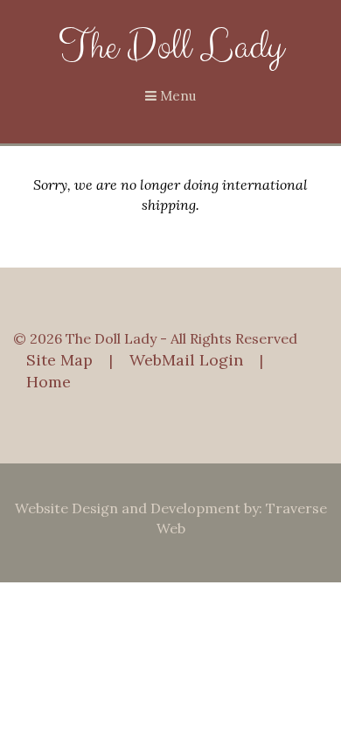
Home (48, 382)
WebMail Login (186, 360)
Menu (176, 95)
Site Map (59, 360)
